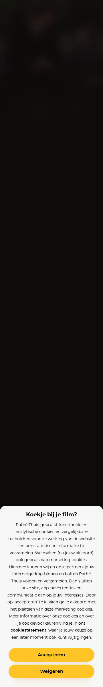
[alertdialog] (51, 343)
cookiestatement (28, 630)
